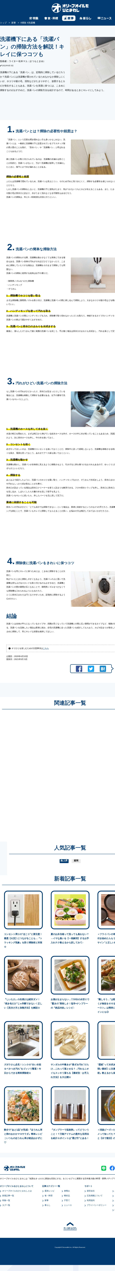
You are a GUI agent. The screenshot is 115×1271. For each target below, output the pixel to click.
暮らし (47, 1205)
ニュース (68, 1205)
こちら (46, 648)
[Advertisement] (43, 772)
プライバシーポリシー (96, 1205)
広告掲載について (95, 1195)
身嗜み (67, 1191)
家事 (47, 1200)
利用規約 (91, 1200)
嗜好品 (67, 1195)
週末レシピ (49, 1191)
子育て (67, 1200)
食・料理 (48, 1195)
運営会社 (91, 1191)
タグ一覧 (6, 1205)
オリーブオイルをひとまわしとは (17, 1191)
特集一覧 (6, 1200)
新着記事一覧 (8, 1195)
